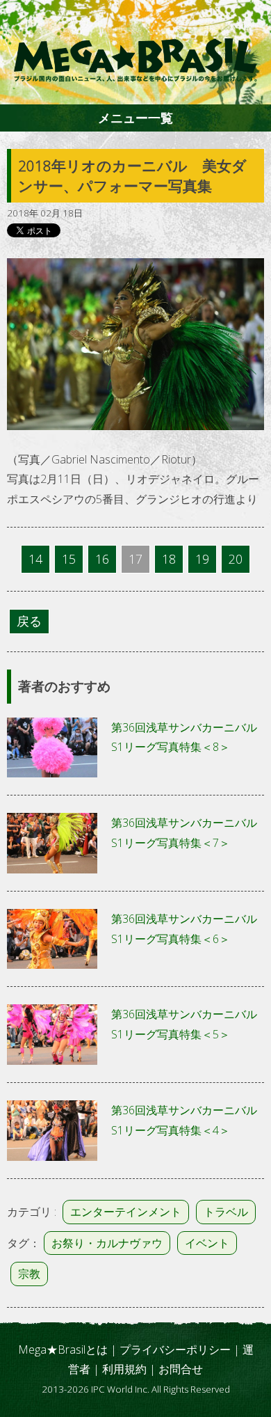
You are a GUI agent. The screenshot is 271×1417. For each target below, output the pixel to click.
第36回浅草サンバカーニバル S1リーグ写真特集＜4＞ (187, 1120)
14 (35, 559)
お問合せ (180, 1369)
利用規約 (124, 1369)
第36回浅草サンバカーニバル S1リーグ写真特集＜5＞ (187, 1024)
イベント (207, 1243)
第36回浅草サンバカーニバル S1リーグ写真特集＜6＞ (187, 929)
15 (69, 559)
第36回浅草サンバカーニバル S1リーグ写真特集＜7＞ (187, 832)
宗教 (29, 1273)
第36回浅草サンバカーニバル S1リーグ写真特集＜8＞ (187, 737)
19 (202, 559)
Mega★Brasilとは (63, 1349)
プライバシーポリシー (175, 1349)
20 (236, 559)
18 (169, 559)
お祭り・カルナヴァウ (107, 1243)
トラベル (226, 1211)
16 (102, 559)
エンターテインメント (125, 1211)
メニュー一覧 (135, 117)
